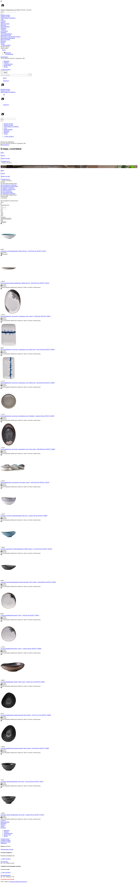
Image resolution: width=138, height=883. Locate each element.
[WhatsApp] (5, 139)
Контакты (3, 827)
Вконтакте (7, 61)
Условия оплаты (5, 839)
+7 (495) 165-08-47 (6, 45)
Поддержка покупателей (7, 879)
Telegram (6, 62)
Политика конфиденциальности (18, 881)
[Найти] (2, 13)
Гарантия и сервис (6, 841)
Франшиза (3, 823)
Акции (2, 826)
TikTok (6, 67)
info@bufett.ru (4, 57)
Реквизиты (4, 843)
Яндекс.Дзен (7, 65)
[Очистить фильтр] (2, 220)
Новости (3, 824)
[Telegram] (8, 139)
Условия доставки (5, 840)
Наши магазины (5, 822)
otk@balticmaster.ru (6, 875)
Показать (3, 222)
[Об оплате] (7, 849)
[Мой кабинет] (2, 107)
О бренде (3, 820)
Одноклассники (8, 64)
